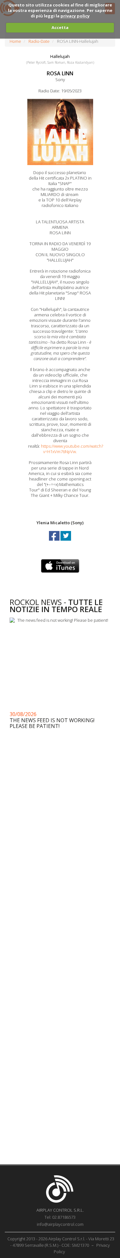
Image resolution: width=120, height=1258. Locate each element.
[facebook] (54, 542)
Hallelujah (60, 56)
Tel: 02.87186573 (60, 1217)
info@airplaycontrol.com (60, 1224)
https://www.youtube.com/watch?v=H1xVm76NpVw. (72, 448)
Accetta (60, 27)
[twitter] (65, 542)
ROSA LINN (60, 73)
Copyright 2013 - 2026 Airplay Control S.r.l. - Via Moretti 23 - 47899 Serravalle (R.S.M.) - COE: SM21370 (60, 1242)
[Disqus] (60, 902)
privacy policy (75, 16)
